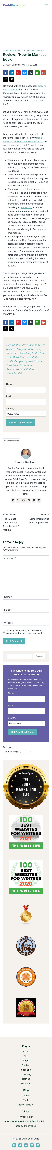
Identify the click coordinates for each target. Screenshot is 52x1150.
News (5, 50)
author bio (26, 207)
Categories (8, 747)
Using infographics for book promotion (39, 518)
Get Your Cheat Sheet (20, 422)
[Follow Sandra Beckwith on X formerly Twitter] (18, 500)
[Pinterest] (32, 1145)
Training (26, 1079)
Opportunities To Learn (22, 50)
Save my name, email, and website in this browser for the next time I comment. (25, 631)
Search (39, 656)
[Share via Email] (37, 72)
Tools (26, 1100)
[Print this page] (43, 72)
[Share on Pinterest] (18, 72)
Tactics (26, 1095)
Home (26, 1051)
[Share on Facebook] (5, 72)
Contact (26, 1065)
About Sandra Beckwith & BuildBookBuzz (26, 1121)
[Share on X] (11, 79)
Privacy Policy (26, 1116)
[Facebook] (14, 1145)
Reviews (40, 50)
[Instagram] (26, 1145)
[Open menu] (46, 5)
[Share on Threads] (5, 79)
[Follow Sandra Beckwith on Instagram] (23, 500)
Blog (26, 1056)
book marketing (11, 441)
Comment (10, 558)
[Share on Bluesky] (24, 72)
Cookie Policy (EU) (26, 1126)
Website (8, 623)
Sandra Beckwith (13, 65)
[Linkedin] (38, 1145)
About (26, 1060)
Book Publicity (26, 1104)
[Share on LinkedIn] (11, 72)
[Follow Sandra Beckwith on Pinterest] (34, 500)
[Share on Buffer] (30, 72)
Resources (26, 1083)
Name (8, 597)
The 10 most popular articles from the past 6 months (11, 522)
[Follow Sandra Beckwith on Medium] (39, 500)
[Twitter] (20, 1145)
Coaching (26, 1074)
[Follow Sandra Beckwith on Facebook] (13, 500)
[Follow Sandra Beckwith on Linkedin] (28, 500)
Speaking (26, 1069)
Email (8, 610)
